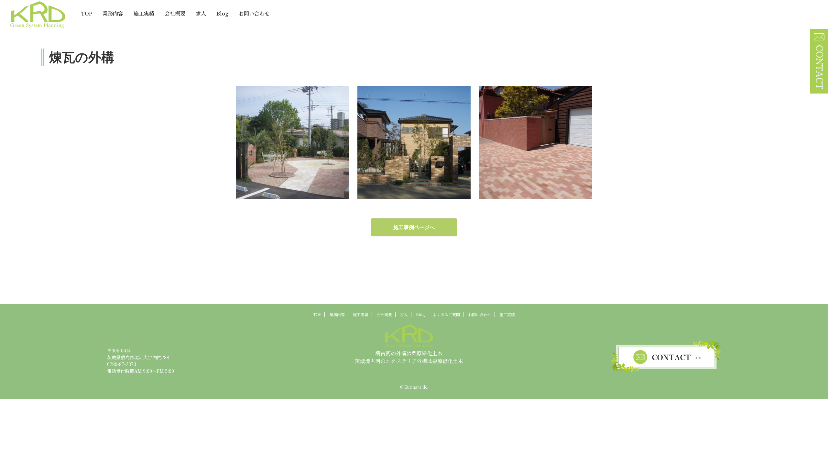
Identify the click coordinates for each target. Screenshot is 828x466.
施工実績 (144, 13)
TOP (86, 13)
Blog (222, 13)
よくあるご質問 (446, 314)
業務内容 (113, 13)
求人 (201, 13)
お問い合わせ (254, 13)
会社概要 (175, 13)
